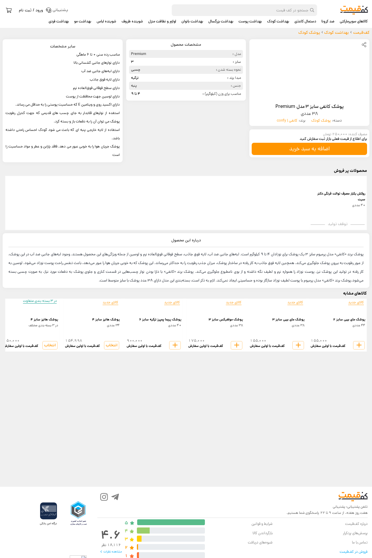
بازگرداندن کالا (263, 533)
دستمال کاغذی (305, 21)
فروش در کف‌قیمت (354, 552)
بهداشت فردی (59, 21)
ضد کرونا (328, 21)
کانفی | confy (287, 120)
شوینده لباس (106, 21)
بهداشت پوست (250, 21)
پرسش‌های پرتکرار (355, 533)
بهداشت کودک (278, 21)
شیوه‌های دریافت (260, 542)
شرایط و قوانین (262, 524)
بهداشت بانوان (192, 21)
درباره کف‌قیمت (356, 524)
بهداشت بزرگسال (220, 21)
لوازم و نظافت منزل (162, 21)
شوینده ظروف (132, 21)
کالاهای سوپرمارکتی (354, 21)
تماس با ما (360, 542)
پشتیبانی (339, 506)
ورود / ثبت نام (31, 10)
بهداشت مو (82, 21)
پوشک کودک (321, 120)
